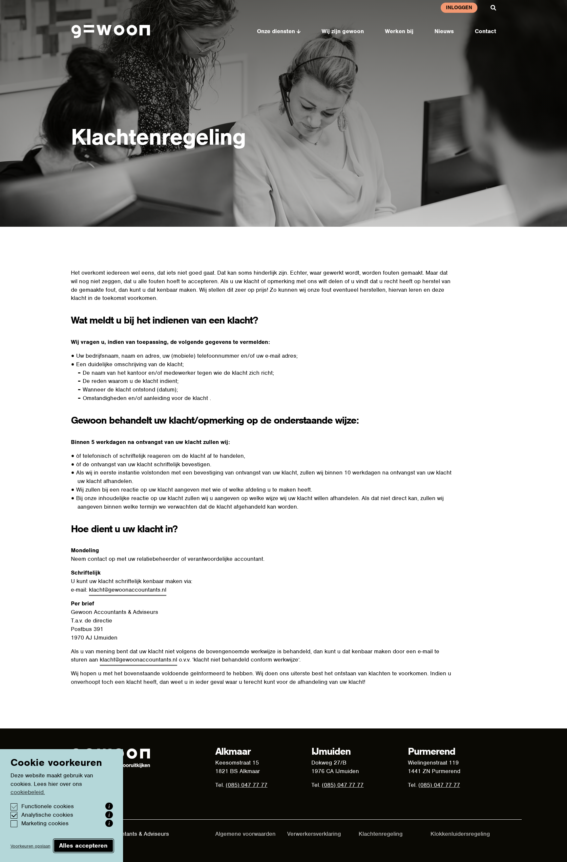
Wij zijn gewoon (343, 31)
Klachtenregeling (381, 833)
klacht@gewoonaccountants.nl (127, 589)
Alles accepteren (83, 845)
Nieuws (444, 31)
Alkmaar (232, 751)
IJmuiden (330, 751)
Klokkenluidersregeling (460, 833)
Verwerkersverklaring (314, 833)
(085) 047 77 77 (246, 784)
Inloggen (459, 7)
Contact (485, 31)
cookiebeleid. (27, 792)
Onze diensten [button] (276, 31)
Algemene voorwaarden (245, 833)
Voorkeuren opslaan (30, 846)
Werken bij (399, 31)
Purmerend (431, 751)
